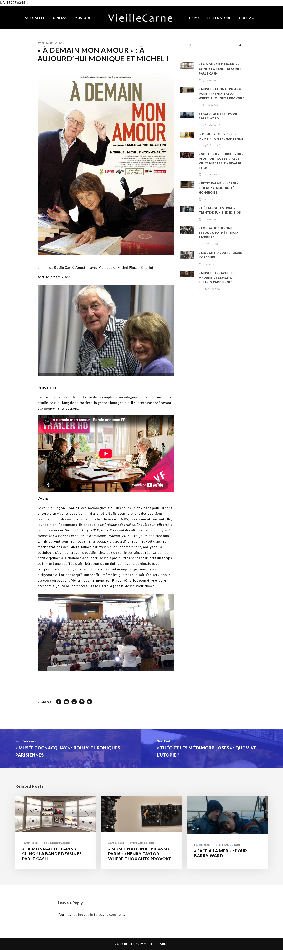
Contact (248, 18)
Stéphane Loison (51, 43)
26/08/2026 (212, 125)
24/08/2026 (211, 174)
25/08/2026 (211, 145)
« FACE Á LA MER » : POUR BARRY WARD (220, 853)
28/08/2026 (212, 105)
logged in (85, 914)
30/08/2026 (212, 80)
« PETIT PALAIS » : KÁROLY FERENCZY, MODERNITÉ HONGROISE (219, 188)
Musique (83, 18)
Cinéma (60, 18)
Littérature (219, 18)
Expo (194, 18)
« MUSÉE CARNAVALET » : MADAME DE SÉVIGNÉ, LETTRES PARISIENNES (217, 277)
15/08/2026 (211, 289)
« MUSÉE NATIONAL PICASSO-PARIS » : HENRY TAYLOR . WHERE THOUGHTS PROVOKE (221, 93)
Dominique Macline (57, 843)
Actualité (35, 18)
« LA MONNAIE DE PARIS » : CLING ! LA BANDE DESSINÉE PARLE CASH (220, 69)
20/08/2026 (212, 219)
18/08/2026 (211, 244)
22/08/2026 (211, 199)
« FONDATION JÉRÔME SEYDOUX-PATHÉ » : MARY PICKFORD (219, 233)
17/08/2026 (211, 264)
